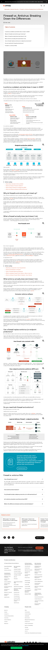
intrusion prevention (11, 255)
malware (9, 93)
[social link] (24, 642)
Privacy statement (25, 645)
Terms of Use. (40, 550)
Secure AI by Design (8, 566)
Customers (6, 617)
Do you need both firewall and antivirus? (14, 43)
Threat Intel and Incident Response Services (38, 594)
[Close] (46, 644)
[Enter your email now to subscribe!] (26, 547)
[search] (41, 6)
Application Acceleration (18, 586)
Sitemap (26, 627)
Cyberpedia (7, 9)
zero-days (28, 319)
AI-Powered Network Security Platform (11, 563)
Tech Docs (27, 629)
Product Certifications (29, 623)
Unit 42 (26, 631)
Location (6, 621)
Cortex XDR (27, 584)
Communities (27, 612)
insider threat (18, 261)
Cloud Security (27, 566)
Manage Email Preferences (30, 619)
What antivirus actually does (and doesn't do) (15, 38)
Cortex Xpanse (27, 588)
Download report (22, 468)
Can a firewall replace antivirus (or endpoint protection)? (18, 40)
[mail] (13, 537)
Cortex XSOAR (27, 586)
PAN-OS (15, 576)
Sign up (38, 547)
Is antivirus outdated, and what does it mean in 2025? (17, 31)
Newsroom (6, 623)
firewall (11, 198)
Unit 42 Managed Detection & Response (28, 591)
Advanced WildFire (7, 581)
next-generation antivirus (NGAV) (25, 134)
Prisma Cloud (27, 577)
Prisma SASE (16, 584)
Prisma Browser (16, 596)
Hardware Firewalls (17, 569)
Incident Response (38, 598)
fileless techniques (15, 170)
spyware (32, 290)
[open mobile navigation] (44, 6)
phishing (33, 413)
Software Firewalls (17, 571)
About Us (6, 610)
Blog (26, 610)
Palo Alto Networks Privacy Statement (30, 550)
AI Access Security (7, 570)
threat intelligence (30, 255)
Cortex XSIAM (27, 582)
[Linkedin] (9, 537)
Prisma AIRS (6, 568)
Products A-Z (27, 621)
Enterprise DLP (16, 592)
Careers (5, 612)
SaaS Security (6, 597)
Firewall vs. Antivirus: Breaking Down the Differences (31, 9)
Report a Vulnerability (29, 625)
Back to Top (39, 537)
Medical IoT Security (8, 592)
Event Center (27, 617)
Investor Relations (7, 619)
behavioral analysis (31, 138)
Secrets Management (39, 581)
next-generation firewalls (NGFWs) (16, 254)
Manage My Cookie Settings (16, 647)
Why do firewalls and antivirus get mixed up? (15, 33)
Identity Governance (38, 574)
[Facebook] (4, 537)
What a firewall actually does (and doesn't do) (15, 36)
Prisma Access (16, 594)
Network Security (14, 9)
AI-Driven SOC (27, 580)
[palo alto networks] (7, 6)
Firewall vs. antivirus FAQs (11, 45)
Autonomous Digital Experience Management (17, 589)
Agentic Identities (38, 579)
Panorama (16, 578)
